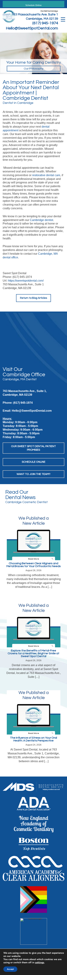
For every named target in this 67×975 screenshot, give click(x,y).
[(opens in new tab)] (33, 786)
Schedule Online (33, 5)
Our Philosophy (33, 68)
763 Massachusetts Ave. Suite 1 (35, 14)
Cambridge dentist (41, 220)
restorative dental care (46, 175)
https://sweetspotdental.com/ (26, 280)
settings (39, 962)
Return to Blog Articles (33, 298)
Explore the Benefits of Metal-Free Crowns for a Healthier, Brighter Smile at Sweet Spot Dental (33, 653)
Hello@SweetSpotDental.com (32, 28)
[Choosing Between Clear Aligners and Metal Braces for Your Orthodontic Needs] (33, 537)
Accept (10, 969)
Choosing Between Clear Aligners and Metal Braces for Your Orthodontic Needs (33, 565)
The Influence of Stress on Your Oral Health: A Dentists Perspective (33, 739)
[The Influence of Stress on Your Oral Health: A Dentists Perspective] (33, 712)
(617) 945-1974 (45, 23)
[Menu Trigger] (63, 19)
